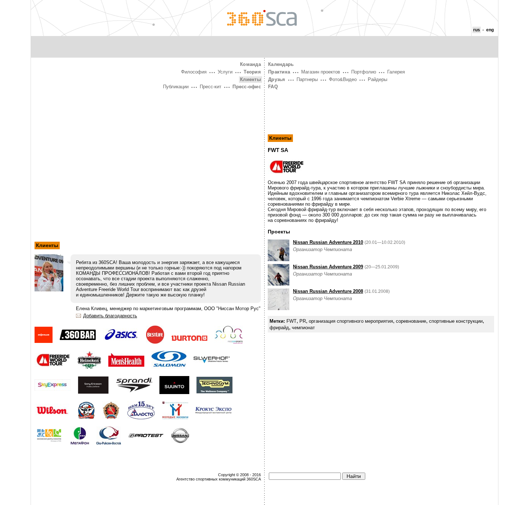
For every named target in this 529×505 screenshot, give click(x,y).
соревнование (411, 321)
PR (302, 321)
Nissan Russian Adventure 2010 (328, 242)
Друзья (276, 79)
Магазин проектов (320, 72)
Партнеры (307, 79)
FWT (291, 321)
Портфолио (363, 72)
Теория (252, 72)
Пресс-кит (210, 86)
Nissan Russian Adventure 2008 (328, 291)
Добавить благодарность (110, 315)
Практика (279, 72)
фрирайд (279, 327)
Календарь (281, 64)
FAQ (273, 86)
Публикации (176, 86)
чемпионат (303, 327)
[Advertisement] (148, 145)
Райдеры (377, 79)
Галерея (396, 72)
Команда (250, 64)
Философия (194, 72)
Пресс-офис (246, 86)
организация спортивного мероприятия (351, 321)
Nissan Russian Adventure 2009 (328, 266)
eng (490, 29)
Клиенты (250, 79)
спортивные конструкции (456, 321)
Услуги (225, 72)
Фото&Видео (343, 79)
